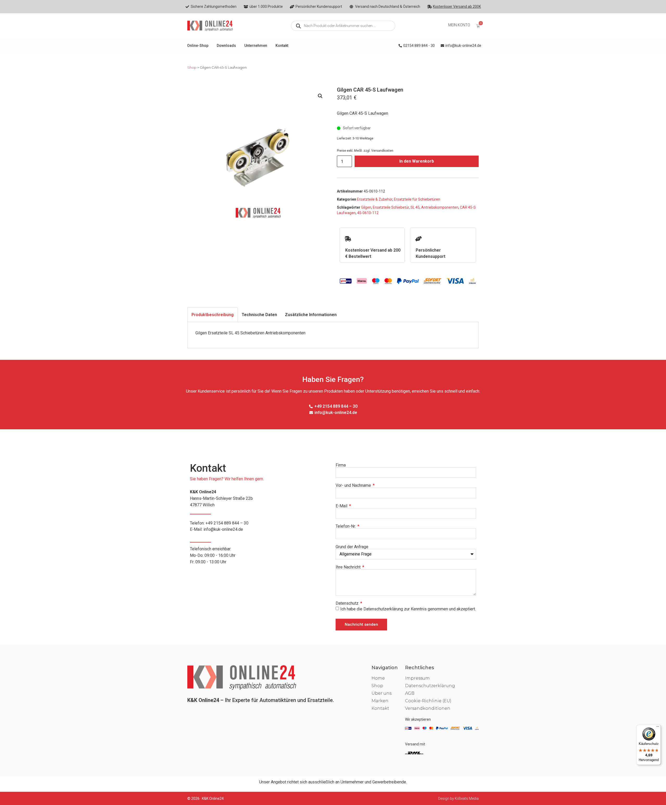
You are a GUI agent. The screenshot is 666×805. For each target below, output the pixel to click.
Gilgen (366, 207)
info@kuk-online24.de (223, 529)
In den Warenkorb (416, 161)
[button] (320, 96)
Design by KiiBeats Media (458, 798)
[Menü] (658, 728)
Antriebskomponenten (439, 207)
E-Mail (342, 506)
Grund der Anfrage (352, 547)
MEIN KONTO (459, 25)
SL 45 (415, 207)
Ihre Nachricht (349, 567)
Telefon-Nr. (346, 526)
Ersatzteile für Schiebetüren (417, 199)
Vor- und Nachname (354, 485)
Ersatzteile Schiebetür (391, 207)
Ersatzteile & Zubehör (374, 199)
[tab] (212, 315)
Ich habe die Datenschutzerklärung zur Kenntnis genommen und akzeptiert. (408, 608)
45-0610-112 (368, 213)
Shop (191, 67)
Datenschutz (348, 603)
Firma (341, 465)
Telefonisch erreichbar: (212, 555)
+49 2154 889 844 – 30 (227, 523)
